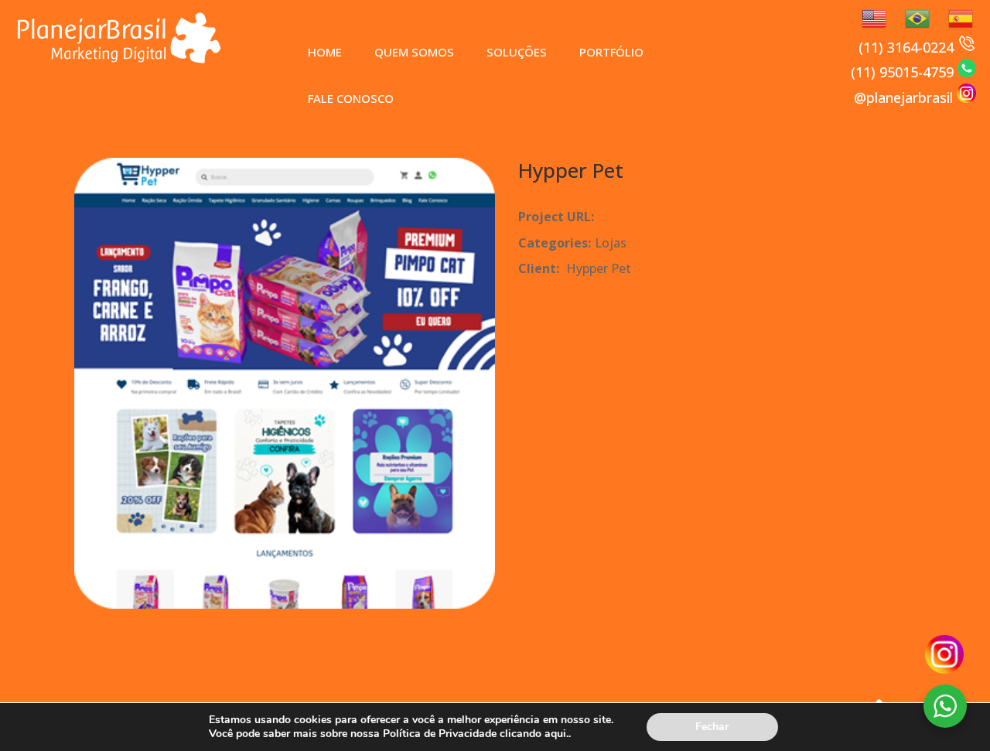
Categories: (554, 242)
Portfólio (611, 52)
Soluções (516, 52)
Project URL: (556, 216)
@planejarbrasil (905, 97)
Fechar (712, 726)
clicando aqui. (534, 733)
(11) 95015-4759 (904, 72)
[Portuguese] (911, 17)
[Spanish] (954, 17)
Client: (538, 268)
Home (325, 52)
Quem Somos (414, 52)
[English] (867, 17)
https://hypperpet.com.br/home (693, 216)
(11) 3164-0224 (908, 47)
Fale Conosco (351, 98)
